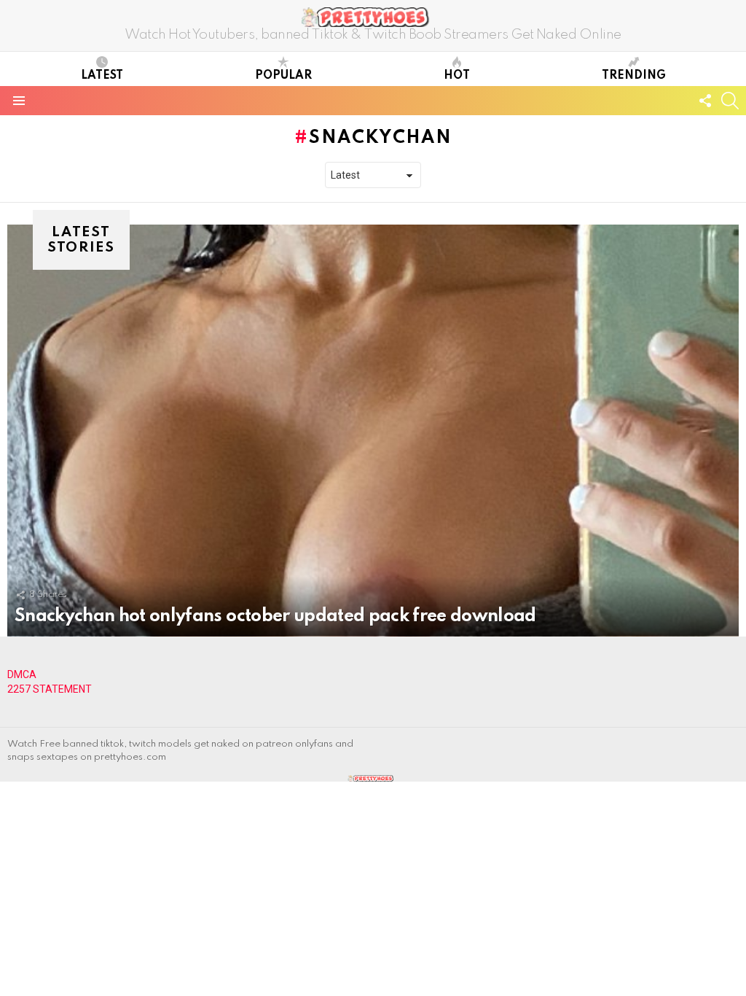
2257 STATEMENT (49, 689)
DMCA (21, 674)
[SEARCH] (730, 100)
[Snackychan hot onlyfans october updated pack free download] (373, 431)
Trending (634, 76)
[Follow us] (705, 100)
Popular (283, 76)
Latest (102, 76)
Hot (457, 76)
